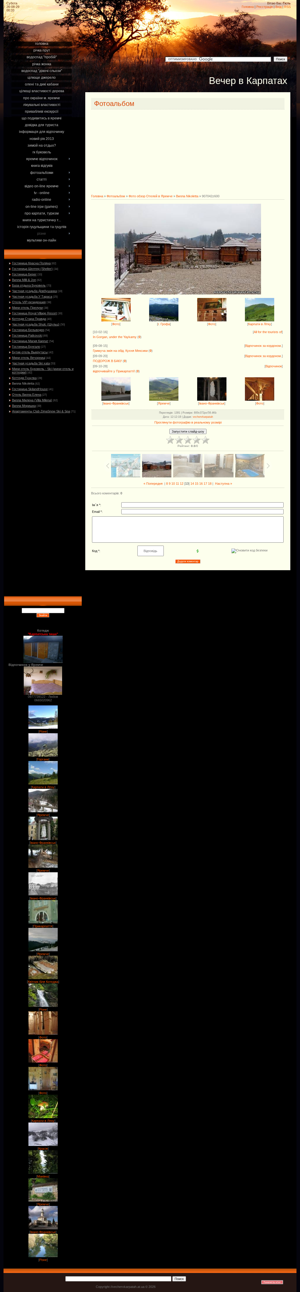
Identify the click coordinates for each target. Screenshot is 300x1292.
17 (205, 483)
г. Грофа (164, 324)
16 (201, 483)
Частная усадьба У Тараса (32, 296)
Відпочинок (273, 366)
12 (181, 483)
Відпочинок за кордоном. (263, 345)
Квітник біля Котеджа (43, 981)
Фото (43, 1037)
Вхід (278, 6)
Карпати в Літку (43, 787)
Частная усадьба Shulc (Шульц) (35, 324)
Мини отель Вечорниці (28, 357)
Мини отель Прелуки (27, 307)
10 (173, 483)
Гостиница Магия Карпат (30, 341)
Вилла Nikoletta (23, 383)
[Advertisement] (42, 33)
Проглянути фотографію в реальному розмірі (187, 422)
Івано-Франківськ (43, 842)
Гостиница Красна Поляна (31, 263)
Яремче (43, 815)
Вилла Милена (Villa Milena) (32, 400)
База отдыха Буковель (29, 285)
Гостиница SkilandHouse (30, 389)
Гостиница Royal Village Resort (34, 313)
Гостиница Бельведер (28, 330)
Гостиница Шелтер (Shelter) (32, 268)
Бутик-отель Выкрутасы (30, 352)
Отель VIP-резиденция (29, 302)
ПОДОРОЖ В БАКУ (107, 361)
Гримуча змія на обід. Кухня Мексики (120, 350)
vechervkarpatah (203, 416)
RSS (287, 6)
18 (210, 483)
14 (192, 483)
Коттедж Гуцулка (24, 378)
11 (177, 483)
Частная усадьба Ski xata (31, 363)
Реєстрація (264, 6)
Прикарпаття (42, 926)
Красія (43, 1148)
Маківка (43, 1176)
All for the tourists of (268, 332)
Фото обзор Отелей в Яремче (151, 196)
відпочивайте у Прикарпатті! (114, 371)
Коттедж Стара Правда (29, 319)
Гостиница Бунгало (26, 346)
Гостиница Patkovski (27, 335)
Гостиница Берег (24, 274)
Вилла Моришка (24, 405)
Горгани (43, 759)
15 (196, 483)
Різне (43, 731)
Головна (248, 6)
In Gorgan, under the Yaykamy (115, 337)
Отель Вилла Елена (26, 394)
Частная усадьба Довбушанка (34, 291)
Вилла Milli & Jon (24, 280)
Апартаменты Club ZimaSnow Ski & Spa (41, 411)
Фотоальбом (116, 196)
